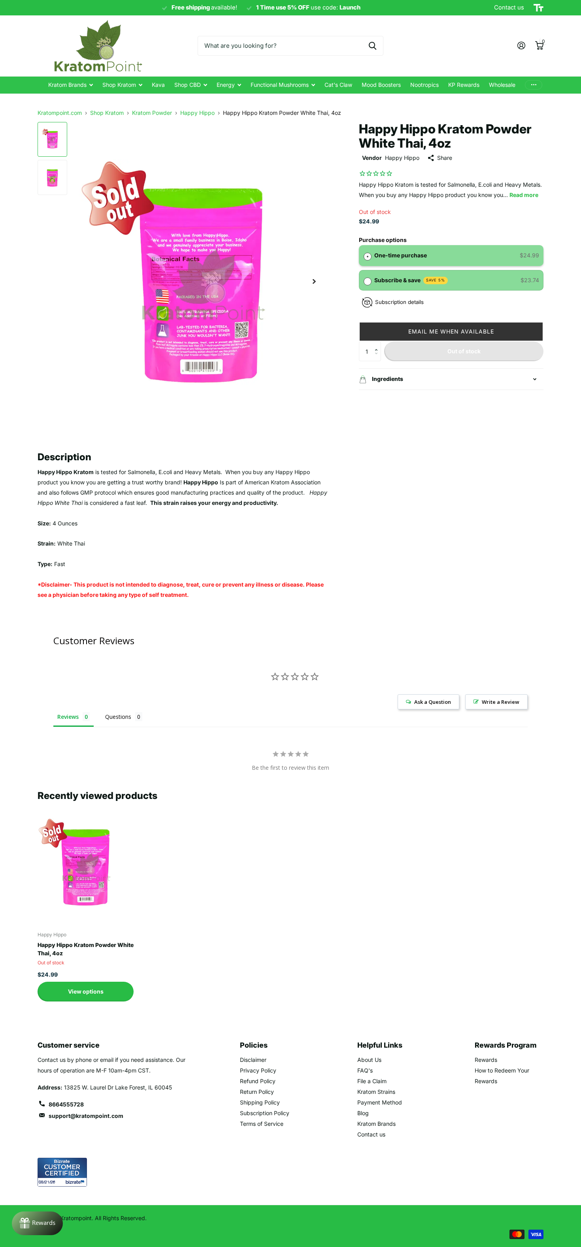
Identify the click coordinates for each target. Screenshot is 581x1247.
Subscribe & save (409, 280)
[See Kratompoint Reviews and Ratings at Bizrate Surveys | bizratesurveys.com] (62, 1172)
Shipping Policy (260, 1102)
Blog (363, 1113)
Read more (523, 194)
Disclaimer (253, 1059)
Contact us (371, 1134)
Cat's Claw (338, 84)
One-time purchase (400, 255)
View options (86, 991)
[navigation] (52, 139)
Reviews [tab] (68, 716)
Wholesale (502, 84)
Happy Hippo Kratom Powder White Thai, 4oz (86, 948)
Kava (158, 84)
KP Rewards (463, 84)
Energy (226, 84)
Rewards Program (506, 1045)
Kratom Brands (67, 84)
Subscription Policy (264, 1113)
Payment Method (379, 1102)
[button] (451, 331)
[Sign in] (521, 45)
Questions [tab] (118, 716)
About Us (369, 1059)
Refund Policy (257, 1081)
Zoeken (372, 46)
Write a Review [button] (500, 701)
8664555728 (66, 1104)
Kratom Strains (376, 1091)
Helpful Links (379, 1045)
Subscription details (399, 302)
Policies (254, 1045)
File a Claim (372, 1081)
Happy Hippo (402, 157)
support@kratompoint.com (86, 1115)
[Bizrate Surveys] (76, 1182)
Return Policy (257, 1091)
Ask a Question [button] (432, 701)
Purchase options (383, 239)
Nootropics (424, 84)
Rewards (486, 1059)
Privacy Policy (258, 1070)
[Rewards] (37, 1223)
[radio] (368, 255)
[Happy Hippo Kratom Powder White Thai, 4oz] (86, 866)
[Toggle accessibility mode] (538, 8)
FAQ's (365, 1070)
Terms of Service (261, 1123)
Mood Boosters (381, 84)
